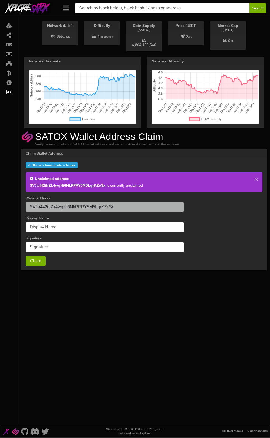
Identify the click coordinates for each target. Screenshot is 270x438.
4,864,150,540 (144, 45)
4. (105, 36)
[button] (52, 165)
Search (258, 8)
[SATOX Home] (30, 8)
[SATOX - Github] (25, 431)
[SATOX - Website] (15, 431)
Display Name (37, 218)
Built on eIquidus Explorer (134, 433)
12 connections (257, 430)
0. (189, 36)
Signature (34, 238)
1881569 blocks (232, 430)
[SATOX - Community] (35, 431)
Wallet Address (38, 198)
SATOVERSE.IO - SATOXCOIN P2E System (134, 429)
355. (63, 36)
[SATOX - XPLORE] (6, 431)
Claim (35, 261)
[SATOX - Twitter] (45, 431)
